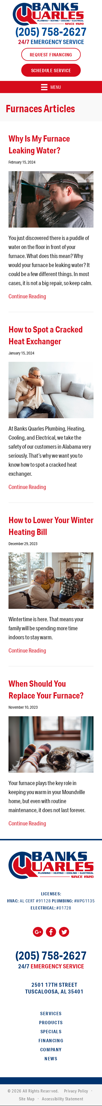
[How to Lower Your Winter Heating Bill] (51, 579)
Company (51, 1049)
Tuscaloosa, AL (46, 991)
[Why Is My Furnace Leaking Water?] (51, 198)
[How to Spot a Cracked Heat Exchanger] (51, 389)
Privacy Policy (76, 1091)
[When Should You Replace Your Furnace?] (51, 743)
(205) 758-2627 (51, 31)
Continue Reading (27, 296)
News (50, 1058)
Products (51, 1022)
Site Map (27, 1098)
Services (51, 1013)
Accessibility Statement (62, 1098)
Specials (51, 1031)
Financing (51, 1040)
